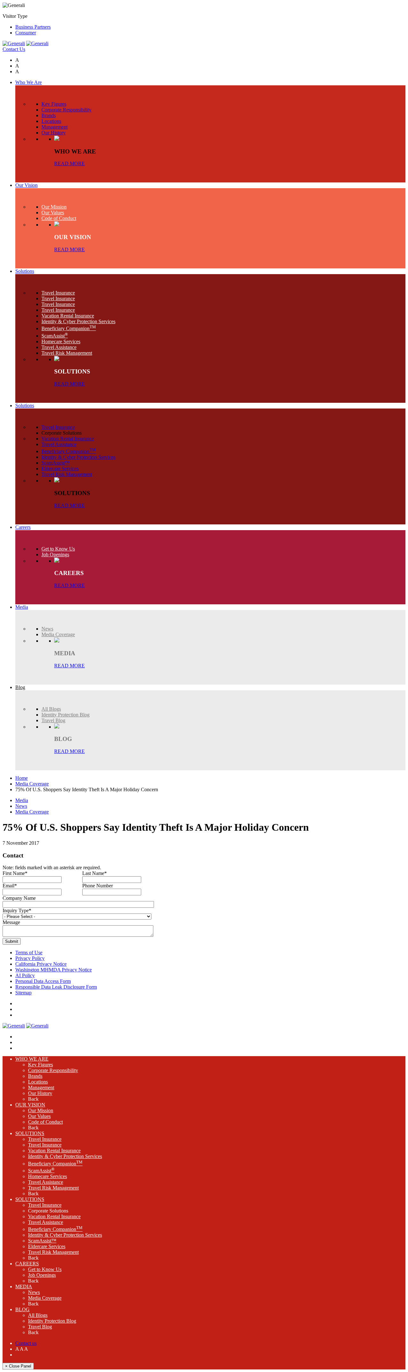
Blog (22, 1309)
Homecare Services (47, 1176)
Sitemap (23, 992)
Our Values (39, 1116)
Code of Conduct (45, 1122)
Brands (35, 1076)
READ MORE (69, 163)
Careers (27, 1263)
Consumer (25, 32)
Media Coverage (32, 783)
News (21, 806)
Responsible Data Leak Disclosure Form (56, 987)
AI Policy (25, 975)
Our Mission (40, 1110)
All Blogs (37, 1315)
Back (33, 1099)
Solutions (29, 1133)
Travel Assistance (45, 1182)
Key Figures (40, 1064)
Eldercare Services (46, 1246)
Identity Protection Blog (52, 1321)
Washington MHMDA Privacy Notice (53, 969)
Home (21, 778)
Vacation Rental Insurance (54, 1150)
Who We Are (31, 1059)
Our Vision (30, 1104)
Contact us (26, 1343)
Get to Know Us (45, 1269)
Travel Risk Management (53, 1188)
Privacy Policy (30, 958)
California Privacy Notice (41, 964)
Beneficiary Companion (55, 1163)
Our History (40, 1093)
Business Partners (33, 27)
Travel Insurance (45, 1139)
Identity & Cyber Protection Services (65, 1156)
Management (41, 1087)
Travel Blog (40, 1326)
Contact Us (14, 49)
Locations (38, 1081)
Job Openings (42, 1275)
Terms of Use (28, 952)
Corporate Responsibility (53, 1070)
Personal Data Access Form (43, 981)
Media (21, 800)
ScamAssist (41, 1170)
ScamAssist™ (42, 1240)
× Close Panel (18, 1366)
